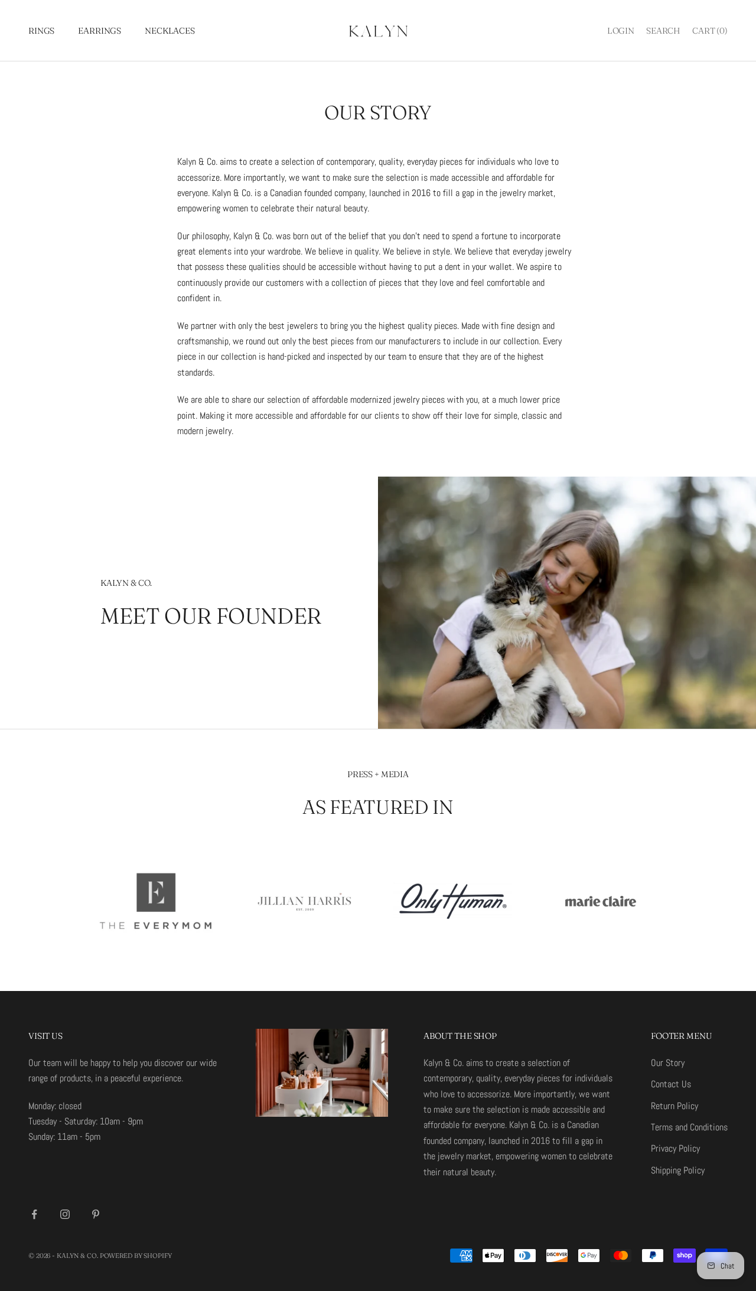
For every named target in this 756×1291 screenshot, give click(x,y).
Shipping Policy (678, 1170)
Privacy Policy (675, 1148)
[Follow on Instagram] (65, 1214)
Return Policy (674, 1106)
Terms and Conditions (689, 1127)
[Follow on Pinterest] (96, 1214)
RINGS (41, 30)
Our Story (668, 1063)
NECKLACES (170, 30)
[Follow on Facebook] (34, 1214)
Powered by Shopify (136, 1255)
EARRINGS (99, 30)
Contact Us (671, 1084)
